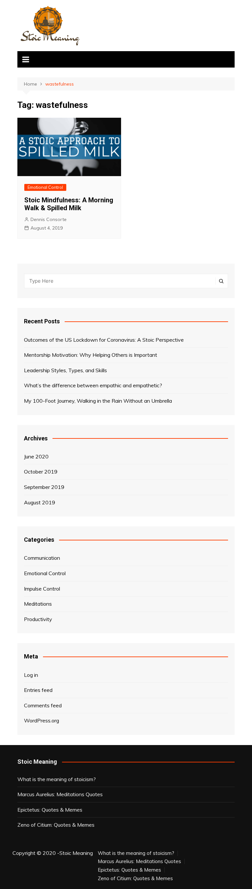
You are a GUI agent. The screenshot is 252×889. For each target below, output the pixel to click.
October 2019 (40, 471)
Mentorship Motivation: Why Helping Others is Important (90, 355)
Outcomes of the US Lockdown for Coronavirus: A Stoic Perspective (104, 339)
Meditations (38, 603)
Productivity (38, 619)
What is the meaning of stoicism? (56, 779)
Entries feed (38, 690)
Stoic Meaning (76, 853)
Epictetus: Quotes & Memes (49, 809)
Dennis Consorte (49, 219)
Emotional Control (45, 187)
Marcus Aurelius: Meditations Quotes (60, 794)
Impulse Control (42, 588)
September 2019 (44, 487)
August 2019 (39, 502)
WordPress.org (41, 720)
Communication (42, 558)
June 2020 (36, 456)
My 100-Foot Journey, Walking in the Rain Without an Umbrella (98, 400)
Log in (31, 675)
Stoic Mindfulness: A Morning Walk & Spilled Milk (68, 204)
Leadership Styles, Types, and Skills (65, 370)
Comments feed (43, 705)
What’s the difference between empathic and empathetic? (93, 385)
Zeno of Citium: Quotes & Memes (55, 824)
